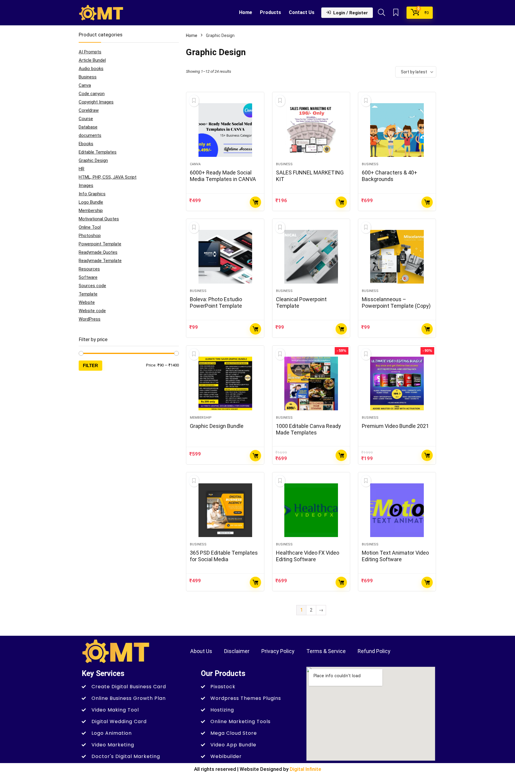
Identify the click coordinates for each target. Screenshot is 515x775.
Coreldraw (89, 110)
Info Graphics (92, 194)
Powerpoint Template (100, 244)
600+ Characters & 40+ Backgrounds (389, 175)
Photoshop (90, 235)
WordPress (89, 319)
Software (88, 277)
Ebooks (86, 143)
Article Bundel (92, 60)
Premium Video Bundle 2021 (395, 426)
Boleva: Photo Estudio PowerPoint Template (216, 302)
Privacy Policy (277, 651)
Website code (92, 310)
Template (88, 294)
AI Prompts (90, 52)
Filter (90, 365)
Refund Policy (374, 651)
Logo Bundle (91, 202)
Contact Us (301, 12)
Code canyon (92, 93)
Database (88, 127)
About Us (201, 651)
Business (88, 77)
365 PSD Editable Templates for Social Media (224, 556)
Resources (89, 269)
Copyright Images (96, 102)
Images (86, 185)
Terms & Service (326, 651)
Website (87, 302)
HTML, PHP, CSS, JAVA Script (107, 177)
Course (86, 118)
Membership (91, 210)
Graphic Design (93, 160)
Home (245, 12)
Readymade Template (100, 260)
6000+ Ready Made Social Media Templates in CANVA (223, 175)
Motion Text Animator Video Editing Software (395, 556)
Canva (85, 85)
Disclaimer (236, 651)
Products (270, 12)
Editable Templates (98, 152)
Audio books (91, 68)
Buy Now (255, 202)
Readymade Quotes (98, 252)
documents (90, 135)
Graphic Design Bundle (216, 426)
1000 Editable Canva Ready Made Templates (308, 429)
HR (81, 168)
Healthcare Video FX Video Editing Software (307, 556)
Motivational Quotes (99, 219)
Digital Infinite (305, 769)
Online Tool (90, 227)
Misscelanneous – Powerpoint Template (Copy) (396, 302)
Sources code (92, 285)
